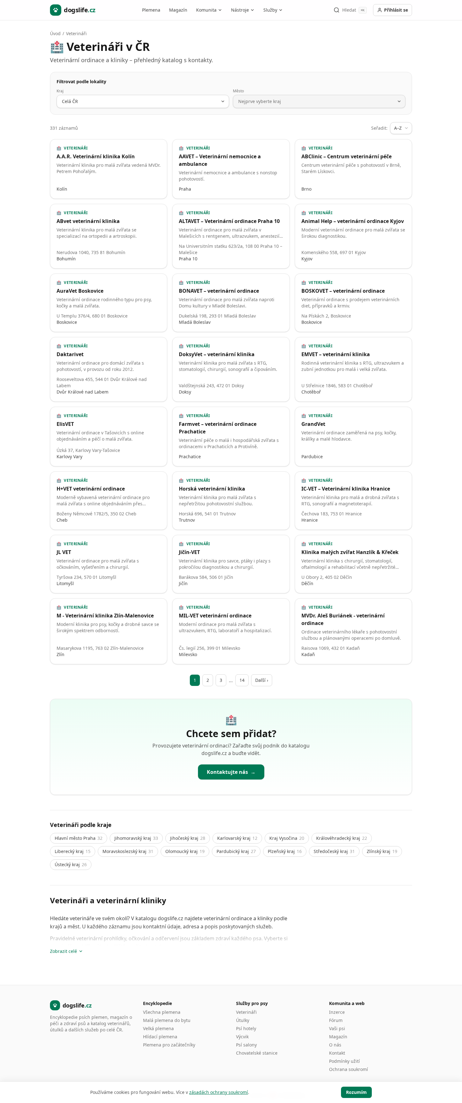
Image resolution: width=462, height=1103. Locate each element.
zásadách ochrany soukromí (218, 1092)
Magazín (178, 10)
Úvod (55, 33)
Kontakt (337, 1053)
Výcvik (242, 1037)
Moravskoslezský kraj (127, 851)
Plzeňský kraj (285, 851)
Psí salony (246, 1045)
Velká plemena (158, 1028)
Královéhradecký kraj (341, 838)
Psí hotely (246, 1028)
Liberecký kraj (73, 851)
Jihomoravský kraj (136, 838)
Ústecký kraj (71, 864)
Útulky (242, 1020)
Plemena (151, 10)
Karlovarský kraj (237, 838)
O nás (335, 1045)
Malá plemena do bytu (166, 1020)
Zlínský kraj (382, 851)
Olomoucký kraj (185, 851)
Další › (261, 680)
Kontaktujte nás (231, 772)
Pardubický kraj (236, 851)
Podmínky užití (344, 1061)
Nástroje (240, 10)
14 (242, 680)
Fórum (336, 1020)
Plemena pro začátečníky (169, 1045)
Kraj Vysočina (286, 838)
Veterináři (76, 33)
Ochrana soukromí (348, 1069)
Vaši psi (337, 1028)
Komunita (206, 10)
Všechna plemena (161, 1012)
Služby (270, 10)
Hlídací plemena (160, 1037)
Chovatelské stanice (257, 1053)
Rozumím (356, 1092)
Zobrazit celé (63, 951)
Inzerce (337, 1012)
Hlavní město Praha (78, 838)
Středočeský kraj (334, 851)
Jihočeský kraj (187, 838)
